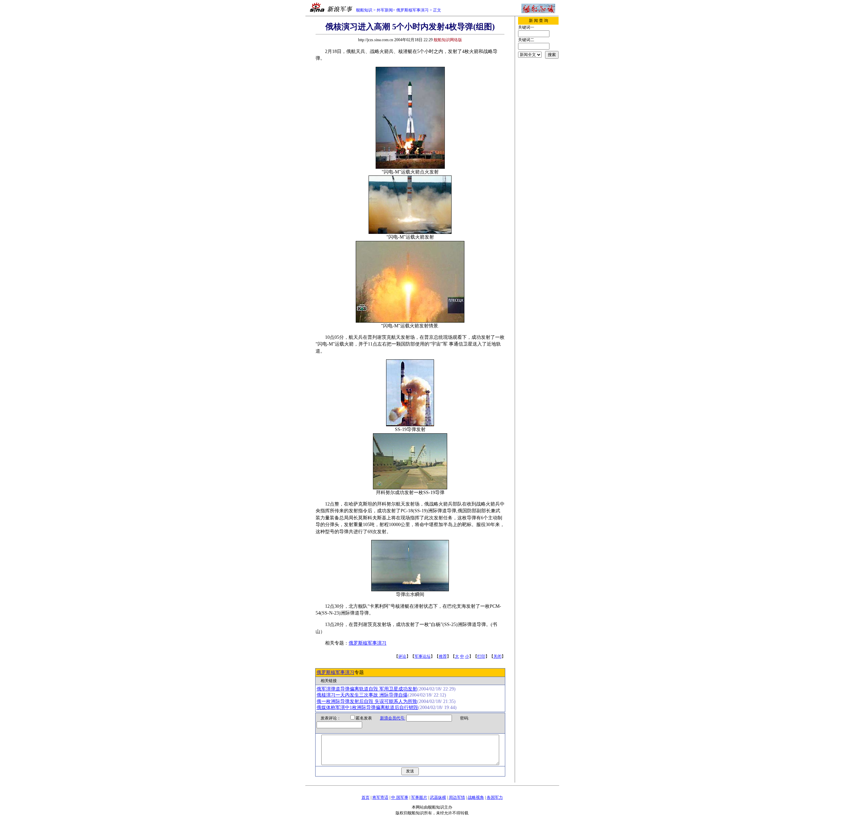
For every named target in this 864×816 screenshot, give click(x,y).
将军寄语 (380, 797)
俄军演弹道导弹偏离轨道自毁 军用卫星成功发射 (367, 688)
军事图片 (419, 797)
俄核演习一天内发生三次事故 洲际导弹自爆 (362, 695)
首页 (365, 797)
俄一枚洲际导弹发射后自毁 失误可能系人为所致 (367, 701)
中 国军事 (399, 797)
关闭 (497, 656)
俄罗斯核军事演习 (412, 10)
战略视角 (476, 797)
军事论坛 (422, 656)
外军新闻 (385, 10)
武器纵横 (438, 797)
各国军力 (495, 797)
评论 (402, 656)
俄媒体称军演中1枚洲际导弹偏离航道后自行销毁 (367, 707)
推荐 (443, 656)
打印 (481, 656)
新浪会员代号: (392, 718)
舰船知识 (364, 10)
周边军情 (457, 797)
